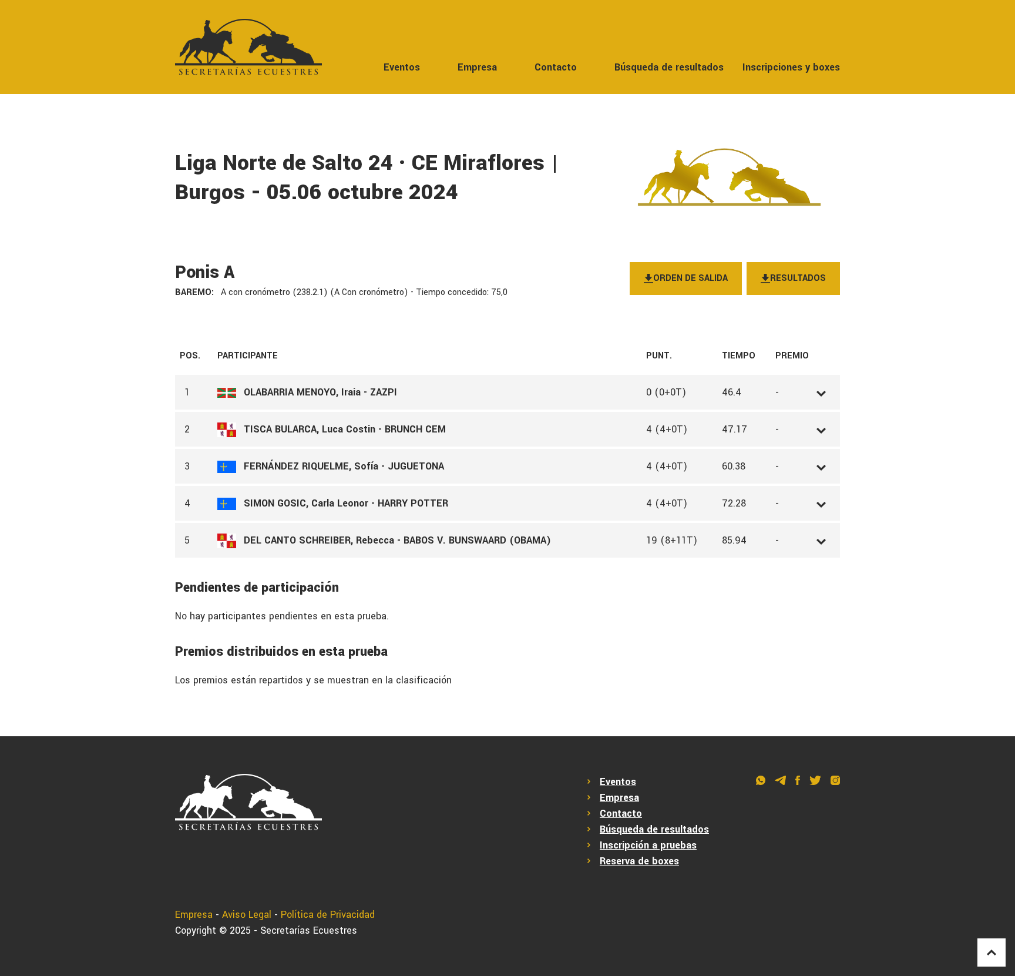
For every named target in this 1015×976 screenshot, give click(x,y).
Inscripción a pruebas (648, 845)
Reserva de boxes (639, 861)
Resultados (798, 278)
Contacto (556, 67)
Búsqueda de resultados (669, 67)
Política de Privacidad (328, 914)
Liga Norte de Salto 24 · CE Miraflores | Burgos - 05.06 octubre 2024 (367, 177)
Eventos (402, 67)
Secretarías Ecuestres (308, 930)
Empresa (477, 67)
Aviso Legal (246, 914)
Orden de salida (690, 278)
